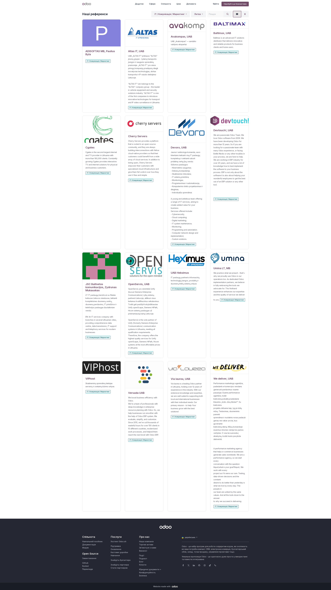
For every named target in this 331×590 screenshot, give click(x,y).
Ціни (178, 4)
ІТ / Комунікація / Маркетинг (170, 14)
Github (85, 563)
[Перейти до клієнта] (101, 33)
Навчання (115, 555)
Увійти (216, 4)
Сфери (152, 4)
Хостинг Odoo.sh (118, 541)
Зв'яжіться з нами (147, 548)
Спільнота (166, 4)
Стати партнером (119, 568)
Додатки (139, 4)
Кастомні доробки (119, 552)
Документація (89, 544)
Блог (141, 562)
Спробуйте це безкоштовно (235, 4)
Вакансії (143, 551)
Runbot (85, 566)
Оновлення (116, 549)
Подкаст (143, 558)
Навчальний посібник (92, 541)
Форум (85, 548)
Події (141, 555)
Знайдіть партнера (120, 565)
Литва (197, 14)
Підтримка (116, 546)
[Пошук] (227, 14)
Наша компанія (146, 541)
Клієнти (142, 565)
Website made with (162, 586)
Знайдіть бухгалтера (120, 560)
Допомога (191, 4)
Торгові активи (146, 544)
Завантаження (89, 558)
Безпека (143, 575)
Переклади (87, 569)
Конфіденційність (147, 572)
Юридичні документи (149, 569)
